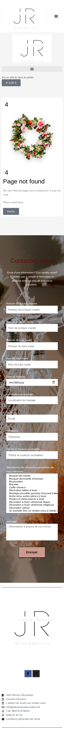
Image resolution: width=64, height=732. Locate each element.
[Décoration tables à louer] (31, 490)
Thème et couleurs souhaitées (23, 449)
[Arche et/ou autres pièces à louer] (31, 496)
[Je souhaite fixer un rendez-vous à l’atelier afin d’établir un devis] (31, 510)
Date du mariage (16, 376)
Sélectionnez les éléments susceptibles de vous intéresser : (30, 469)
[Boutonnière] (31, 481)
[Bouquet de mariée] (31, 475)
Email (9, 412)
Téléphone (12, 431)
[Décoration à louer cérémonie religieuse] (31, 504)
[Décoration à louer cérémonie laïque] (31, 502)
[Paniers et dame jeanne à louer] (31, 499)
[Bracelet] (31, 484)
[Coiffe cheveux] (31, 487)
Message (11, 521)
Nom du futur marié (17, 358)
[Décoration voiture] (31, 508)
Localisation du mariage (20, 394)
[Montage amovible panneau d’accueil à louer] (31, 493)
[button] (56, 16)
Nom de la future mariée (20, 322)
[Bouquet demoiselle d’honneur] (31, 478)
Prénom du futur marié (19, 340)
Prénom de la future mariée (22, 303)
